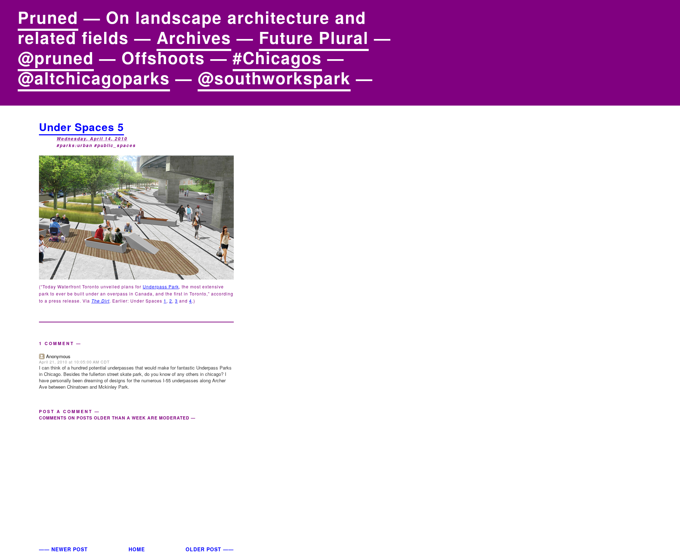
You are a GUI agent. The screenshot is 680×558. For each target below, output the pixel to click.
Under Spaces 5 (81, 126)
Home (137, 549)
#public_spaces (115, 145)
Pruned (48, 17)
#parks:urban (74, 145)
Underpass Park (161, 286)
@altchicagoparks (94, 77)
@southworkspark (274, 77)
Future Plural (314, 37)
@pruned (56, 57)
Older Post (203, 549)
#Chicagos (277, 57)
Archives (194, 37)
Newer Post (69, 549)
